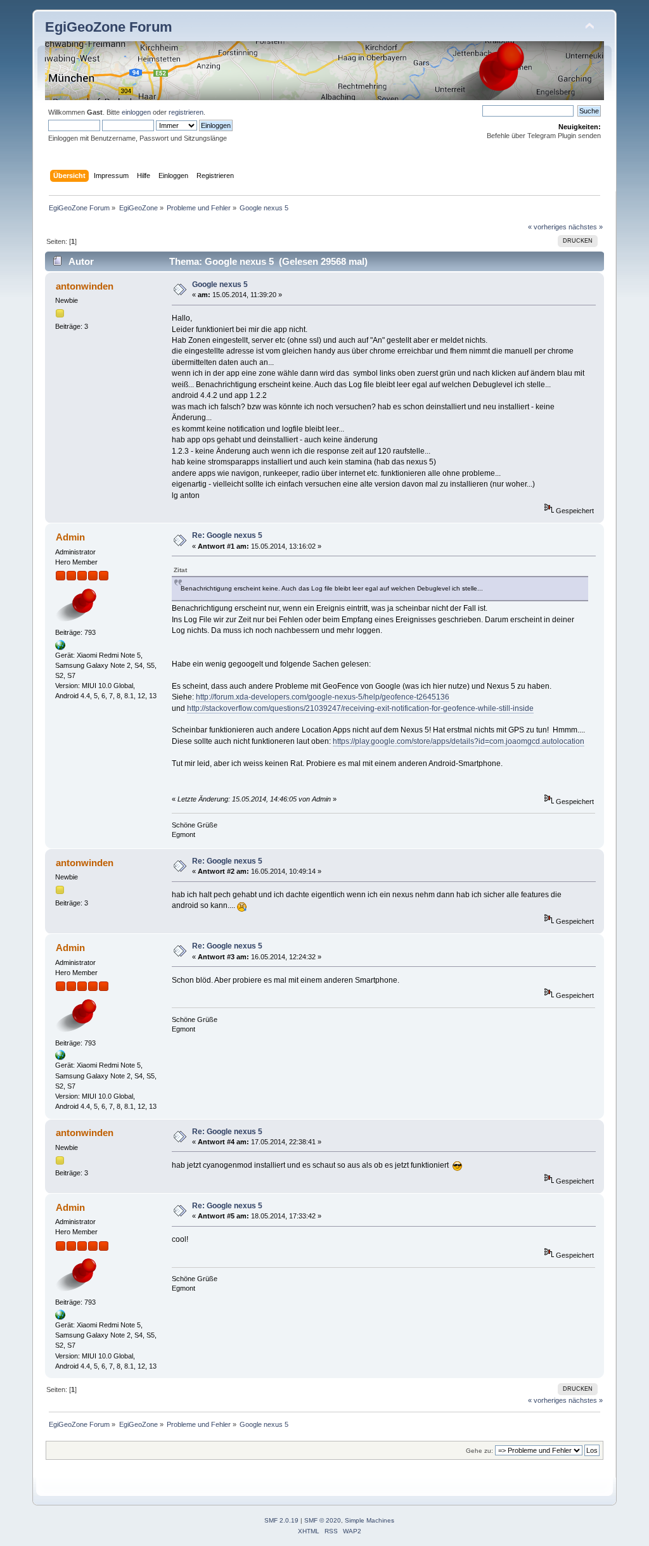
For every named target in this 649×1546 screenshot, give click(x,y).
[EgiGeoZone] (60, 647)
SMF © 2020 (322, 1520)
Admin (70, 537)
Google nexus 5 (220, 284)
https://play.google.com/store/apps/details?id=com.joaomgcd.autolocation (458, 741)
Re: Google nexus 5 (227, 535)
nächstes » (586, 227)
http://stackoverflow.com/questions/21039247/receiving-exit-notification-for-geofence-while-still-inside (360, 708)
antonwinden (84, 286)
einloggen (136, 112)
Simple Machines (369, 1520)
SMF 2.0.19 (281, 1520)
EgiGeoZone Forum (108, 27)
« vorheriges (547, 227)
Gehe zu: (479, 1450)
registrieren (186, 112)
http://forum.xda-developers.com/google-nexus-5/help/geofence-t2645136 (322, 697)
